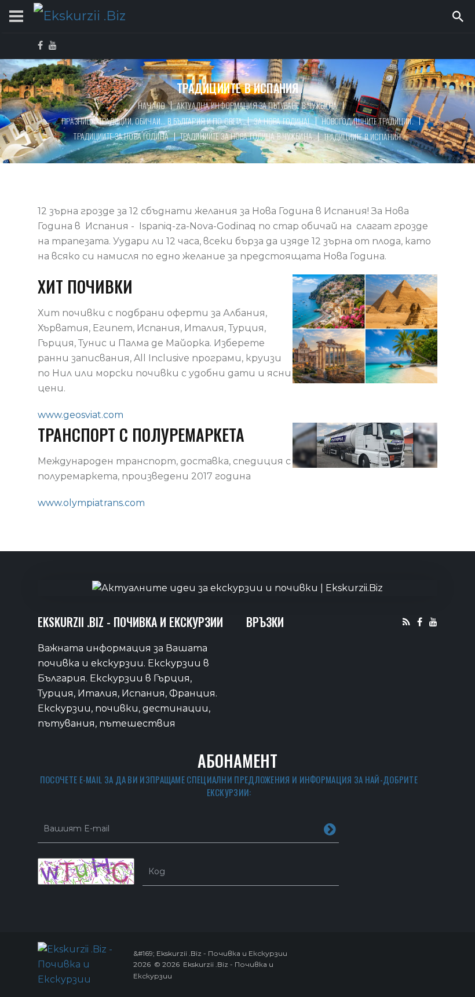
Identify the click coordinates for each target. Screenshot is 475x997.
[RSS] (406, 621)
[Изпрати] (330, 828)
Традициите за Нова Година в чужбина (246, 136)
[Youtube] (433, 621)
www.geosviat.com (80, 414)
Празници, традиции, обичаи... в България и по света (151, 121)
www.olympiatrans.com (91, 502)
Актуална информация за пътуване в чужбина (257, 105)
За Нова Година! (281, 121)
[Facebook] (419, 621)
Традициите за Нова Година (121, 136)
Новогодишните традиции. (367, 121)
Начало (151, 105)
